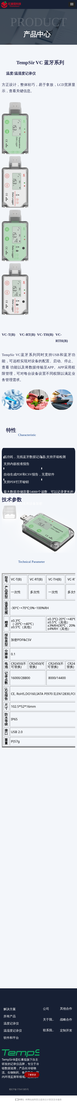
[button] (71, 4)
